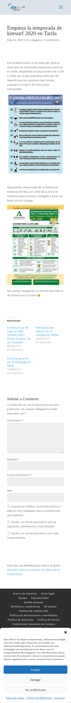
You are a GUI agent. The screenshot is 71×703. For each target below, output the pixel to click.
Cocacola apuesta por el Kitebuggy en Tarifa (19, 362)
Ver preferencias (35, 690)
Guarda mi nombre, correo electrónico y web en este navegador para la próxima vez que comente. (33, 511)
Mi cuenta (50, 606)
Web (10, 490)
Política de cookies (15, 698)
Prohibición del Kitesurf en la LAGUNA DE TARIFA (47, 331)
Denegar (35, 680)
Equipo (22, 598)
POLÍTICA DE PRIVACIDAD (39, 698)
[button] (65, 632)
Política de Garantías (20, 619)
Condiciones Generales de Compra (33, 624)
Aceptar (35, 670)
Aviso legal (59, 698)
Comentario (15, 420)
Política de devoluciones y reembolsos (34, 615)
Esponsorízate (40, 598)
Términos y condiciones (25, 606)
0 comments (52, 40)
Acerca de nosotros (25, 593)
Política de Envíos (49, 619)
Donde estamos (33, 602)
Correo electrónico (19, 475)
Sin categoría (34, 40)
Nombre (13, 459)
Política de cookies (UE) (33, 611)
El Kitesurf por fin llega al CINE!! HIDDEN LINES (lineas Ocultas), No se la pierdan (19, 335)
